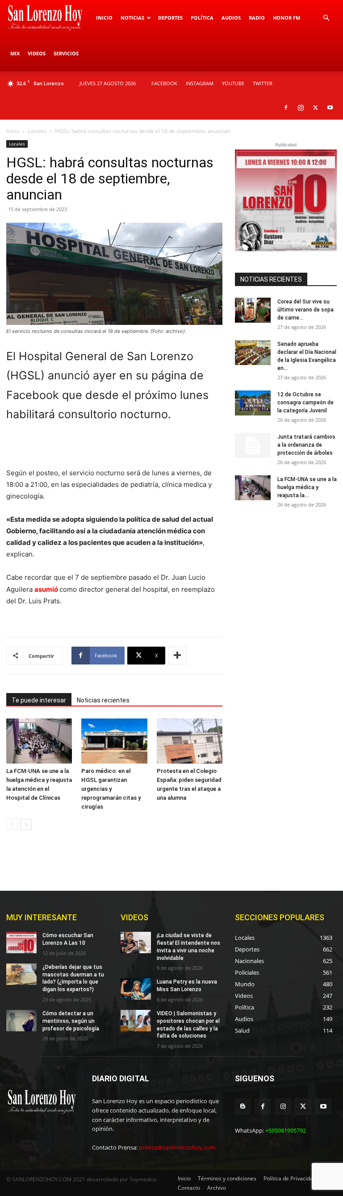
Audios (231, 17)
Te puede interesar (39, 700)
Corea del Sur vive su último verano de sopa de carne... (305, 310)
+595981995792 (285, 1130)
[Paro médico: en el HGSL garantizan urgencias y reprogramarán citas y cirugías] (114, 741)
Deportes (170, 17)
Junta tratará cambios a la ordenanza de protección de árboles (306, 445)
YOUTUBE (233, 83)
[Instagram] (300, 108)
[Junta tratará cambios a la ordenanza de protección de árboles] (253, 445)
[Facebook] (286, 108)
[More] (177, 655)
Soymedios (143, 1179)
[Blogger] (243, 1106)
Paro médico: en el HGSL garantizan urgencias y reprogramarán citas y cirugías (111, 789)
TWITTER (262, 83)
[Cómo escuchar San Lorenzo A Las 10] (21, 942)
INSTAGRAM (199, 83)
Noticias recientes (103, 700)
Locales (37, 131)
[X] (315, 108)
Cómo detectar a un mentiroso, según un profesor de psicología (70, 1021)
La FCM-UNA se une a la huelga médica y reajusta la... (307, 487)
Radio (257, 17)
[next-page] (26, 824)
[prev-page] (11, 824)
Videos (37, 53)
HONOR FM (286, 17)
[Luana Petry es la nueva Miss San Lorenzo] (136, 989)
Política (202, 17)
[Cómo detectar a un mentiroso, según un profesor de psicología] (21, 1020)
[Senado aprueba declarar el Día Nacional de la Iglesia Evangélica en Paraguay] (253, 352)
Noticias (132, 17)
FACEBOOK (164, 83)
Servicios (66, 53)
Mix (15, 53)
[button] (326, 18)
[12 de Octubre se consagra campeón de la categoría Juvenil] (253, 402)
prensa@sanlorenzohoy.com (177, 1147)
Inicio (104, 17)
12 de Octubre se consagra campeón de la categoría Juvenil (305, 402)
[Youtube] (330, 108)
